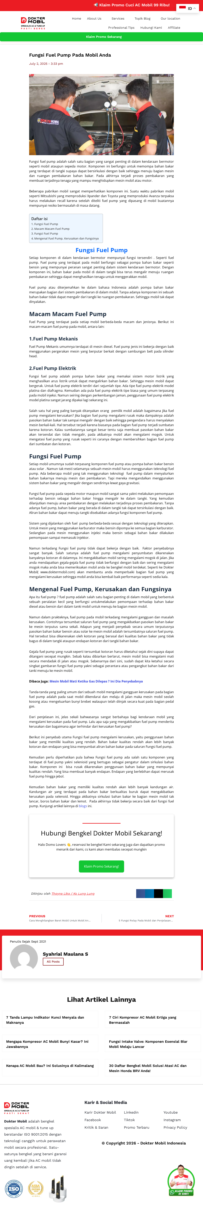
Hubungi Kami (151, 27)
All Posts (53, 961)
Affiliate (174, 27)
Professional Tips (121, 27)
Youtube (171, 1112)
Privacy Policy (175, 1127)
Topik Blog (142, 18)
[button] (140, 893)
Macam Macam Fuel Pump (52, 229)
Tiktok (129, 1120)
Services (118, 18)
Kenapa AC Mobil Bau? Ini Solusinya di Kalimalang (50, 1066)
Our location (170, 18)
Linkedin (131, 1112)
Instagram (172, 1120)
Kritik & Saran (96, 1127)
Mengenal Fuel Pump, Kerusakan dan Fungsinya (66, 238)
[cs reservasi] (181, 1181)
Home (76, 18)
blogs (83, 806)
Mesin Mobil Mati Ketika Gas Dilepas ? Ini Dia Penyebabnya (96, 681)
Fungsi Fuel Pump (46, 224)
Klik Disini (164, 5)
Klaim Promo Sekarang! (101, 866)
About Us (94, 18)
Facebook (92, 1120)
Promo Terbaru (136, 1127)
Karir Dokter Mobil (100, 1112)
